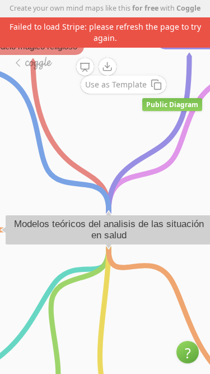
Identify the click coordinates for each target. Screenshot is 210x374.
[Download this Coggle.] (107, 67)
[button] (187, 352)
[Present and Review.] (85, 67)
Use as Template (116, 84)
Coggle (188, 8)
